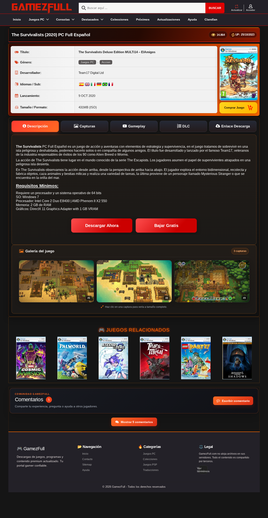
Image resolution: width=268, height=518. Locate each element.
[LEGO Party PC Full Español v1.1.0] (196, 358)
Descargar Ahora (102, 225)
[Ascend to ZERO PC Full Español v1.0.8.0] (113, 358)
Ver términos (203, 470)
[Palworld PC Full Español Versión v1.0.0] (72, 358)
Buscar (215, 8)
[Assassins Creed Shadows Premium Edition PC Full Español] (237, 358)
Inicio (17, 19)
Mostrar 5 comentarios (136, 422)
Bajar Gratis (166, 225)
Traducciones (150, 470)
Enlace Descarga (235, 126)
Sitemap (87, 464)
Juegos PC (87, 62)
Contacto (87, 459)
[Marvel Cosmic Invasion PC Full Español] (31, 358)
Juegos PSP (150, 464)
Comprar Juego (234, 107)
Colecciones (119, 19)
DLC (185, 126)
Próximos (142, 19)
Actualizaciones (168, 19)
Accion (106, 62)
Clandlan (211, 19)
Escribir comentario (235, 401)
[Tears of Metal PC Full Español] (154, 358)
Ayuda (192, 19)
